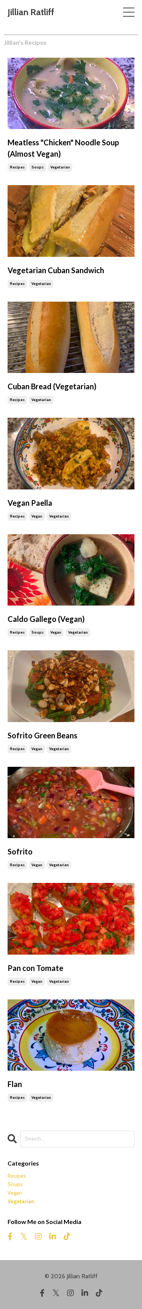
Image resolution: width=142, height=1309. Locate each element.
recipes (17, 167)
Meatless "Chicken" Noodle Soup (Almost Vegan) (63, 148)
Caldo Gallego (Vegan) (46, 618)
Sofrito (20, 851)
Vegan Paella (30, 502)
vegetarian (60, 167)
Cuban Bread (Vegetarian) (52, 386)
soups (37, 167)
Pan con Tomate (35, 967)
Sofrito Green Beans (42, 735)
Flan (15, 1084)
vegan (36, 516)
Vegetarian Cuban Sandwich (56, 270)
